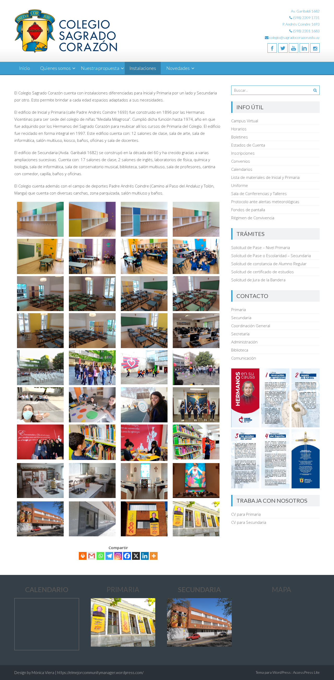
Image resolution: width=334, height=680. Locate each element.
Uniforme (239, 185)
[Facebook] (272, 48)
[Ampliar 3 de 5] (252, 436)
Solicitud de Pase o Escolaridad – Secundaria (271, 255)
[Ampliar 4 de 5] (282, 436)
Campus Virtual (244, 120)
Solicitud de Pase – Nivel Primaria (260, 247)
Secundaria (241, 317)
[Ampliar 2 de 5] (312, 375)
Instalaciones (142, 68)
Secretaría (240, 333)
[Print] (83, 556)
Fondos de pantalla (248, 209)
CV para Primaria (246, 514)
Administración (244, 341)
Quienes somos (55, 68)
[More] (154, 556)
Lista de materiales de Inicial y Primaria (265, 177)
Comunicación (243, 358)
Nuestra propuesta (100, 68)
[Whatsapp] (100, 556)
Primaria (238, 309)
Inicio (24, 68)
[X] (136, 556)
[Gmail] (92, 556)
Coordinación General (250, 325)
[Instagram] (118, 556)
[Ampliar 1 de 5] (282, 375)
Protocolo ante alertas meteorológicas (265, 201)
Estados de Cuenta (248, 145)
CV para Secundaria (248, 522)
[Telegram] (109, 556)
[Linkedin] (304, 48)
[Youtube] (293, 48)
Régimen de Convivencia (252, 217)
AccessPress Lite (306, 672)
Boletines (239, 136)
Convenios (240, 161)
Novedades (178, 68)
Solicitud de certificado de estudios (262, 271)
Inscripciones (243, 153)
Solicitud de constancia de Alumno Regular (269, 263)
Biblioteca (239, 350)
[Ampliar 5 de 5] (312, 436)
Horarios (239, 128)
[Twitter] (283, 48)
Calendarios (241, 169)
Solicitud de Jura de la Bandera (258, 279)
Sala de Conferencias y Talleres (259, 193)
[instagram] (315, 48)
